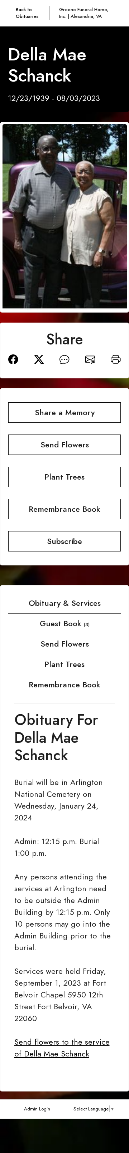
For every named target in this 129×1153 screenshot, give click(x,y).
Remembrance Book (64, 684)
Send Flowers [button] (64, 444)
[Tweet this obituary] (39, 358)
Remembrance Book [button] (64, 509)
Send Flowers (64, 643)
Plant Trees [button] (64, 476)
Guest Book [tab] (65, 623)
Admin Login (37, 1108)
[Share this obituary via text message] (64, 358)
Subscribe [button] (64, 541)
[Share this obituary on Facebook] (13, 358)
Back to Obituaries (27, 13)
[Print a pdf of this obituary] (116, 358)
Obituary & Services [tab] (65, 603)
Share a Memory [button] (65, 412)
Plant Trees (64, 664)
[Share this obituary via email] (90, 358)
